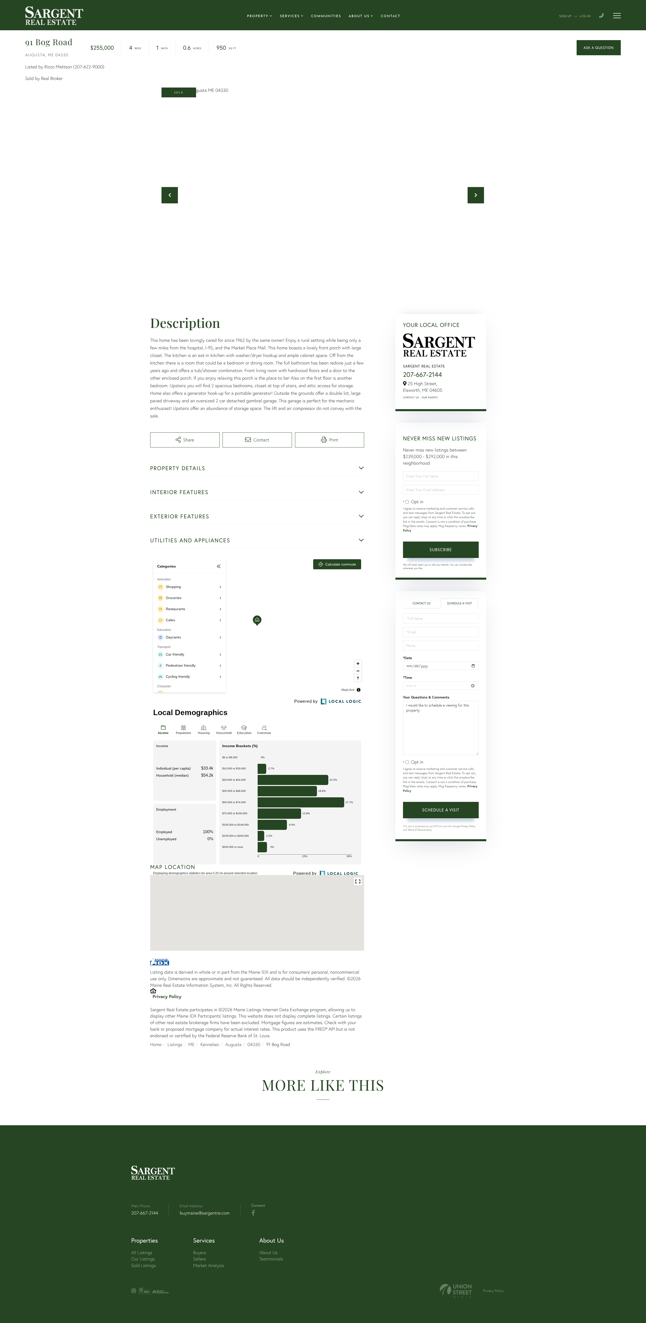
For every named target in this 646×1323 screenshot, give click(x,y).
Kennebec (209, 1044)
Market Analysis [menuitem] (208, 1265)
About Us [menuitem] (359, 16)
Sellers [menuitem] (199, 1259)
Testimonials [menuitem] (271, 1259)
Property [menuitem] (257, 16)
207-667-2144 (422, 374)
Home (156, 1044)
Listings (175, 1044)
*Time (407, 677)
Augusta (233, 1044)
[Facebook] (253, 1213)
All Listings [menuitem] (141, 1252)
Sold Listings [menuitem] (143, 1265)
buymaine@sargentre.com (204, 1213)
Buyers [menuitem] (199, 1252)
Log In (585, 16)
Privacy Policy (167, 996)
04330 (254, 1044)
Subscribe (440, 549)
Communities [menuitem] (326, 16)
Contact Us (411, 397)
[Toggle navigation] (617, 15)
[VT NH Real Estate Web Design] (456, 1291)
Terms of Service (416, 829)
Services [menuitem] (290, 16)
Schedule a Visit (459, 603)
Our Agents (430, 397)
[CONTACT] (599, 47)
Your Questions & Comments (426, 697)
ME (191, 1044)
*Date (407, 658)
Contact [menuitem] (390, 16)
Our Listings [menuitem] (143, 1259)
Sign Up (565, 16)
